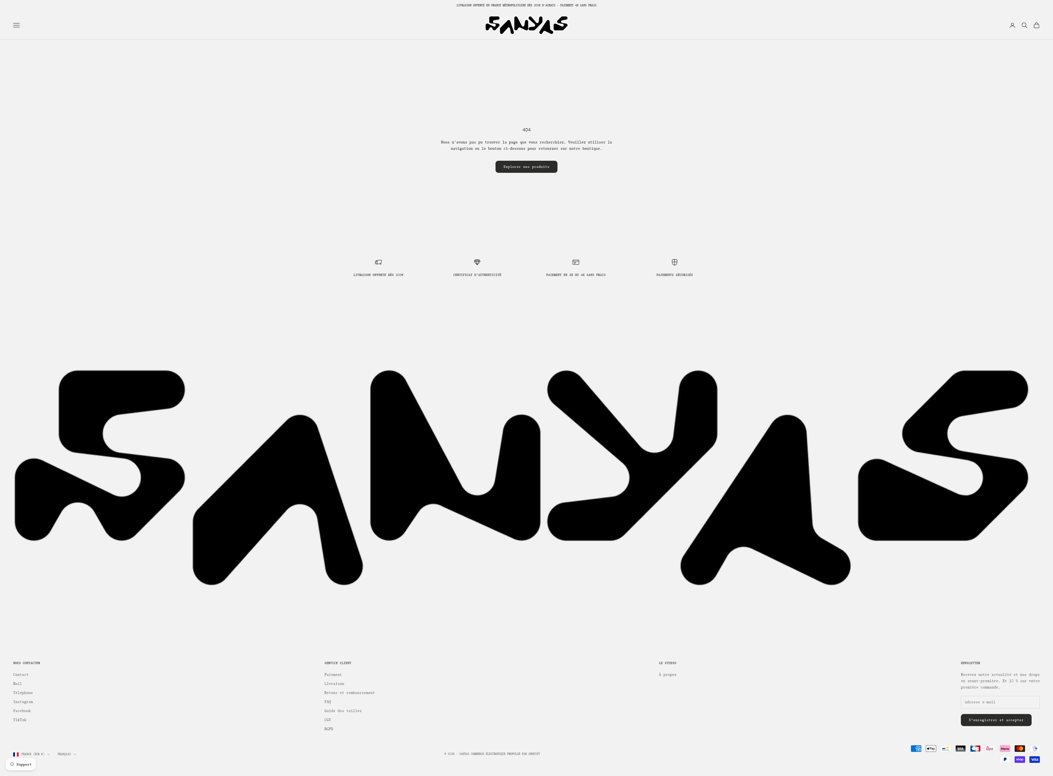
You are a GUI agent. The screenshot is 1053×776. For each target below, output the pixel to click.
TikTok (19, 720)
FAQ (327, 701)
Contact (21, 674)
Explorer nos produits (526, 167)
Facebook (22, 711)
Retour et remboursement (349, 692)
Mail (17, 683)
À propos (667, 674)
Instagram (23, 701)
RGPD (328, 729)
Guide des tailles (343, 711)
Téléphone (23, 692)
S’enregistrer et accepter (996, 720)
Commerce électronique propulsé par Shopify (505, 754)
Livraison (334, 683)
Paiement (333, 674)
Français (64, 754)
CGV (327, 720)
